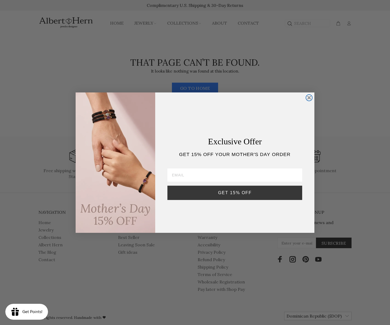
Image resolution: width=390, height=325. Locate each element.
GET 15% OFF (235, 192)
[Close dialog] (309, 98)
